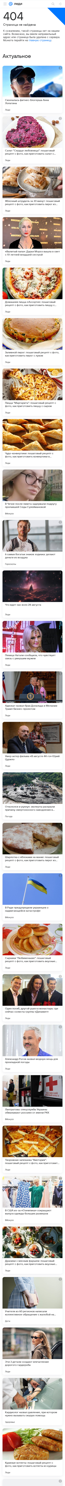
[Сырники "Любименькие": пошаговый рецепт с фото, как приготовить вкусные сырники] (32, 947)
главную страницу (40, 40)
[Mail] (11, 4)
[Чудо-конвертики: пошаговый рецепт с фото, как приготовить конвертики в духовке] (32, 442)
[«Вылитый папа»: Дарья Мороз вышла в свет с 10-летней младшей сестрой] (32, 240)
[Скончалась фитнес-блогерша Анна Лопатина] (32, 89)
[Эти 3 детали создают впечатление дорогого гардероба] (32, 1351)
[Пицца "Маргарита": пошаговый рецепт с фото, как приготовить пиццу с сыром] (32, 392)
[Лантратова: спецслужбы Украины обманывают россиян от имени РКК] (32, 1098)
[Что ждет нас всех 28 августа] (32, 594)
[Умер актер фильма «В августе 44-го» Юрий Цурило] (32, 745)
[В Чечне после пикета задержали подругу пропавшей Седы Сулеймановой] (32, 493)
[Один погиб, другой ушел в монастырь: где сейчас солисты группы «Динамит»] (32, 998)
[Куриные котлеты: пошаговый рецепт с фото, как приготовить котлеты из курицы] (32, 1452)
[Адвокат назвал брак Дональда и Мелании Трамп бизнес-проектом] (32, 695)
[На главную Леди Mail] (17, 4)
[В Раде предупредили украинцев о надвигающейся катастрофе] (32, 897)
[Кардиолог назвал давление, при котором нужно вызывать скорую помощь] (32, 1401)
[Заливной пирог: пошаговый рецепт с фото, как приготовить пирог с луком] (32, 341)
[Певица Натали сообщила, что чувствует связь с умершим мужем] (32, 644)
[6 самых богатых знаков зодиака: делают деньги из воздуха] (32, 543)
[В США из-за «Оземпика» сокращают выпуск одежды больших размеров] (32, 1199)
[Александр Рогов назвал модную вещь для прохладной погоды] (32, 1048)
